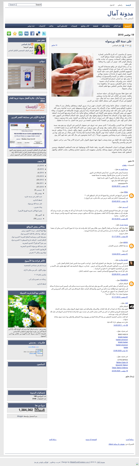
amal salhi (32, 353)
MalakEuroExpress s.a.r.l (80, 462)
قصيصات (74, 26)
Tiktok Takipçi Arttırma (120, 367)
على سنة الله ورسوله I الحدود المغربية (33, 246)
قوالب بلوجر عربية (41, 462)
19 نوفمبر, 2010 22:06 (120, 186)
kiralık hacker (123, 337)
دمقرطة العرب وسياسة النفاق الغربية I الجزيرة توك (29, 237)
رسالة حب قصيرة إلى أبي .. (37, 279)
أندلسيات (41, 26)
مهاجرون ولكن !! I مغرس (37, 252)
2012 (42, 179)
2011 (42, 183)
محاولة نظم (106, 26)
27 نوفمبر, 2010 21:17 (120, 297)
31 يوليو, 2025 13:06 (120, 350)
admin (125, 242)
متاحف (51, 26)
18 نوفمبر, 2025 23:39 (120, 371)
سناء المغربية (123, 169)
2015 (42, 169)
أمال (126, 303)
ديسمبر (39, 190)
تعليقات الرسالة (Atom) (117, 444)
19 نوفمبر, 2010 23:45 (120, 201)
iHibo (126, 192)
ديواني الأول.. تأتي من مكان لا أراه (35, 270)
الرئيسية (128, 5)
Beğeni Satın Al (122, 362)
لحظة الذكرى (37, 200)
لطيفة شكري (123, 260)
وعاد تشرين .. (37, 207)
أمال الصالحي (26, 44)
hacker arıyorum (122, 339)
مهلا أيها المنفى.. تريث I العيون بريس (34, 230)
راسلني (120, 5)
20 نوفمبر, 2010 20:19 (120, 219)
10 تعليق (54, 45)
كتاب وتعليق (85, 26)
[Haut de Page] (137, 464)
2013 (42, 176)
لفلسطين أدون (62, 26)
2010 (42, 186)
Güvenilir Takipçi (122, 365)
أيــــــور (125, 207)
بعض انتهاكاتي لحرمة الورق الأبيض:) (30, 210)
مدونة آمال (120, 13)
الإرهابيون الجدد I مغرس (38, 249)
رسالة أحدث (130, 439)
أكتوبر (39, 215)
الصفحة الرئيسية (91, 439)
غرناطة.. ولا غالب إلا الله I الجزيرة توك (33, 233)
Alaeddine (124, 280)
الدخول (112, 5)
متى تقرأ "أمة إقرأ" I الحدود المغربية (34, 243)
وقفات (124, 165)
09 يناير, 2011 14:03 (120, 325)
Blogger (20, 416)
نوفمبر (39, 193)
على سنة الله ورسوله (118, 41)
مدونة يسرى (124, 224)
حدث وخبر (31, 26)
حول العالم (117, 26)
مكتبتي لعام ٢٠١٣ (40, 274)
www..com (33, 347)
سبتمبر (39, 218)
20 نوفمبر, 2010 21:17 (120, 236)
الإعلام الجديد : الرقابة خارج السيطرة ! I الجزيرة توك (28, 240)
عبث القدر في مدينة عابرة (33, 196)
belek (126, 347)
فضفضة (95, 26)
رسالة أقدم (53, 439)
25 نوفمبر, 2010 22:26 (120, 274)
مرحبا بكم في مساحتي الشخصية (35, 265)
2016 (42, 165)
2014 (42, 172)
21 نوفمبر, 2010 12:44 (120, 254)
